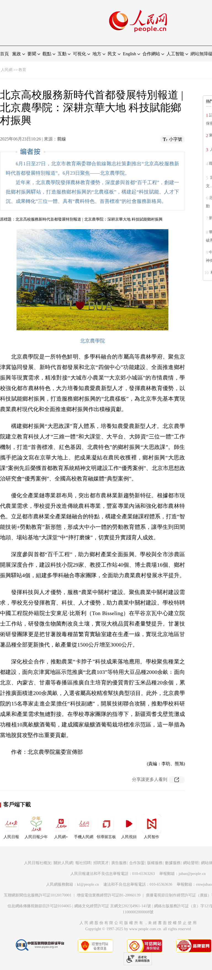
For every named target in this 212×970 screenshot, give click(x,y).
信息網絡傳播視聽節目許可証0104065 (39, 906)
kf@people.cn (88, 884)
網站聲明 (190, 863)
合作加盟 (137, 863)
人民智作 (151, 837)
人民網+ (61, 837)
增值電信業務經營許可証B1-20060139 (109, 895)
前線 (61, 139)
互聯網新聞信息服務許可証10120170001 (37, 895)
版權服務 (155, 863)
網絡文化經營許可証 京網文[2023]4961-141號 (112, 906)
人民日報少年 (36, 837)
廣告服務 (119, 863)
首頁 (4, 53)
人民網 (6, 70)
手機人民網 (83, 837)
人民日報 (11, 837)
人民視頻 (129, 837)
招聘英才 (101, 863)
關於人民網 (63, 863)
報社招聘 (83, 863)
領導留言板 (106, 837)
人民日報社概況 (37, 863)
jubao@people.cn (192, 874)
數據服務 (173, 863)
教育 (22, 70)
